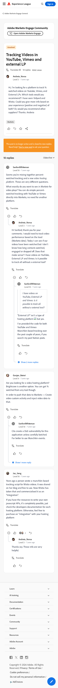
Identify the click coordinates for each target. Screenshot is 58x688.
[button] (15, 70)
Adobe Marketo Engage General (16, 13)
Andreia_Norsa (19, 76)
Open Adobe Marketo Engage (27, 33)
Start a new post (25, 147)
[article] (29, 192)
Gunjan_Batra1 (19, 375)
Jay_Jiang (17, 473)
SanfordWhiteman (21, 167)
